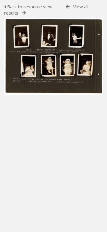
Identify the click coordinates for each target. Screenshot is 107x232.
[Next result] (24, 13)
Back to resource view (29, 7)
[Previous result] (68, 6)
